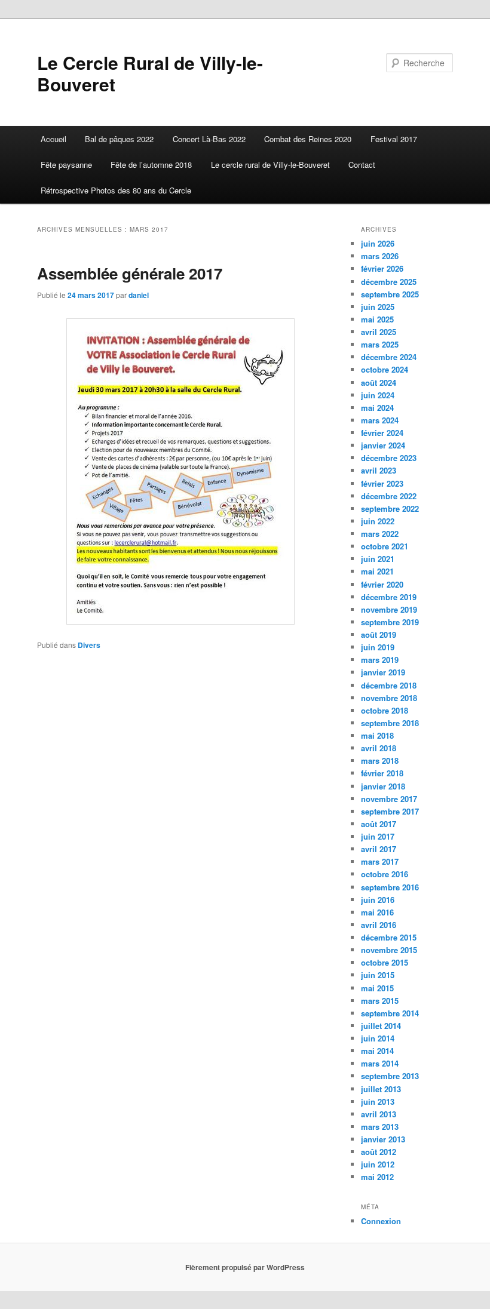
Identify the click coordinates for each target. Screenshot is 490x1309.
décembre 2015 (388, 937)
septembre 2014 (390, 1013)
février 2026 (382, 268)
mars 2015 (380, 1000)
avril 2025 (378, 331)
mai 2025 (377, 319)
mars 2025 (380, 344)
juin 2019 (377, 647)
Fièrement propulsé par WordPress (245, 1267)
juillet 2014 (381, 1025)
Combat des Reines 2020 (307, 139)
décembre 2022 (388, 496)
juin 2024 (377, 395)
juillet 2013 (381, 1089)
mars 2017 (380, 861)
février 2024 (382, 432)
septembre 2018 (390, 723)
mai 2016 (377, 912)
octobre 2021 (384, 546)
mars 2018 (380, 760)
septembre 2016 (390, 887)
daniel (138, 295)
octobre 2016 (384, 874)
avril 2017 (378, 849)
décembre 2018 (388, 685)
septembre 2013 (390, 1075)
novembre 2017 (389, 798)
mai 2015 (377, 988)
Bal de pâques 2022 (119, 139)
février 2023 (382, 483)
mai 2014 (377, 1050)
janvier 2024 (383, 445)
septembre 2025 (390, 294)
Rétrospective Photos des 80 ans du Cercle (116, 190)
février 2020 (382, 584)
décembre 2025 (388, 281)
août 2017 (378, 823)
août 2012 (378, 1151)
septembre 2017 (390, 811)
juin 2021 (377, 558)
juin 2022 (377, 521)
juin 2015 (377, 975)
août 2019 (378, 634)
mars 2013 (380, 1126)
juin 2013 (377, 1101)
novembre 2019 (389, 609)
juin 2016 (377, 899)
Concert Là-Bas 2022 (209, 139)
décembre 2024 (388, 356)
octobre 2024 (384, 369)
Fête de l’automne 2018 (151, 164)
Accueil (53, 139)
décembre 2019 (388, 597)
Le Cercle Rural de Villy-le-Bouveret (150, 73)
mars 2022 (380, 533)
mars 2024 (380, 420)
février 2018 (382, 773)
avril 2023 (378, 470)
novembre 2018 (389, 697)
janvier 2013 (383, 1139)
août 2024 (378, 382)
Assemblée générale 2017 (129, 273)
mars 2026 (380, 256)
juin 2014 (377, 1038)
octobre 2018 (384, 710)
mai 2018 (377, 735)
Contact (361, 164)
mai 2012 (377, 1176)
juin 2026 (377, 243)
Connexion (381, 1221)
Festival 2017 (393, 139)
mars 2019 (380, 659)
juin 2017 (377, 836)
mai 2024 (377, 407)
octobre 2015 (384, 962)
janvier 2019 (383, 672)
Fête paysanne (66, 164)
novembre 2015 (389, 949)
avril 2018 (378, 748)
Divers (89, 645)
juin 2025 (377, 306)
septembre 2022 (390, 508)
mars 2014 (380, 1063)
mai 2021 (377, 571)
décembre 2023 (388, 457)
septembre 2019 (390, 622)
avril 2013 (378, 1114)
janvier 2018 (383, 786)
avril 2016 (378, 924)
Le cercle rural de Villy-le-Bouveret (270, 164)
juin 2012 (377, 1164)
